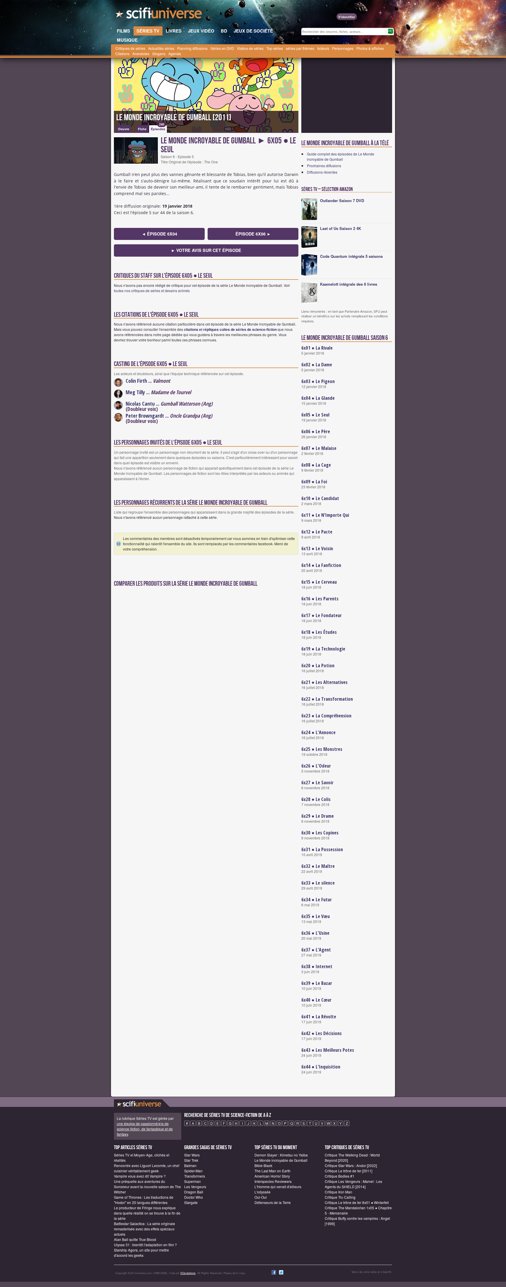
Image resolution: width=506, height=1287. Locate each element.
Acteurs (323, 48)
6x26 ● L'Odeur (316, 766)
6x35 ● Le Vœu (315, 916)
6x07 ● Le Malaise (318, 448)
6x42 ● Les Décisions (321, 1033)
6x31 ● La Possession (322, 849)
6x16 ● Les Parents (320, 598)
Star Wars (192, 1154)
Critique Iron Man (338, 1191)
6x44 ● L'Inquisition (320, 1067)
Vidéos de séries (250, 48)
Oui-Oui (260, 1197)
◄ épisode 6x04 (159, 234)
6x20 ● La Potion (317, 665)
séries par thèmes (300, 48)
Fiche (142, 129)
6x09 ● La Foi (314, 481)
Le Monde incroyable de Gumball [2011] (173, 117)
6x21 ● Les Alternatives (324, 682)
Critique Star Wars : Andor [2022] (351, 1165)
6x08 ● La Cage (316, 465)
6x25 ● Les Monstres (321, 749)
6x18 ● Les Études (319, 632)
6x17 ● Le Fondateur (321, 615)
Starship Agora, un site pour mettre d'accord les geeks (141, 1252)
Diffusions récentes (322, 172)
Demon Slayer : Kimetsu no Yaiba (281, 1154)
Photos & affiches (370, 48)
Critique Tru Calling (340, 1197)
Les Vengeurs (195, 1186)
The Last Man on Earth (272, 1170)
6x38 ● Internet (316, 966)
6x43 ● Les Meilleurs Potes (327, 1050)
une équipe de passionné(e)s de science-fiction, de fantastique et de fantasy (145, 1129)
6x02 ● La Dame (316, 364)
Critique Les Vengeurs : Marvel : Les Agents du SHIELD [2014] (353, 1184)
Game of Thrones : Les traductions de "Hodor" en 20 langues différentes (143, 1200)
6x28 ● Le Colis (316, 799)
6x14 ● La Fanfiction (321, 565)
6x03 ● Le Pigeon (318, 381)
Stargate (191, 1202)
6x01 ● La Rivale (317, 348)
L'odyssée (262, 1191)
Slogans (158, 53)
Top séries (274, 48)
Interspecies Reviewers (273, 1181)
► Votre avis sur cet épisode (206, 250)
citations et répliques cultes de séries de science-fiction (230, 329)
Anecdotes (140, 53)
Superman (192, 1181)
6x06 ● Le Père (315, 431)
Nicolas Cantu (140, 403)
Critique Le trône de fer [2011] (348, 1170)
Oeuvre (123, 129)
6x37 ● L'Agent (316, 949)
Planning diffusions (192, 48)
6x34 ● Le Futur (316, 899)
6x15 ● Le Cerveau (319, 582)
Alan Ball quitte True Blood (135, 1239)
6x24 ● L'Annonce (318, 732)
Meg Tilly (135, 392)
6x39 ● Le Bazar (316, 983)
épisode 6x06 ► (253, 234)
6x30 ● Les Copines (320, 832)
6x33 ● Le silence (318, 883)
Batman (190, 1165)
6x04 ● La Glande (318, 398)
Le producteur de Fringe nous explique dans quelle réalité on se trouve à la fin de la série (147, 1213)
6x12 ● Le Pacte (316, 532)
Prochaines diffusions (324, 165)
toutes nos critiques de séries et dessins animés (152, 290)
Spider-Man (193, 1170)
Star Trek (191, 1160)
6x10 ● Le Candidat (320, 498)
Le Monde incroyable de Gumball (280, 1160)
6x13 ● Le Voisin (317, 548)
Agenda (174, 53)
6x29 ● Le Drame (317, 816)
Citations (122, 53)
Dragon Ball (193, 1191)
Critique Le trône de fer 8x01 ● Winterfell (357, 1202)
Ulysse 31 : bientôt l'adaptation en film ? (145, 1244)
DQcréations (188, 1273)
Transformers (194, 1175)
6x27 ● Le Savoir (317, 782)
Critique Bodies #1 (339, 1175)
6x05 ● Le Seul (315, 414)
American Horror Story (272, 1175)
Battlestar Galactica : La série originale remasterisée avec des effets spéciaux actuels (144, 1229)
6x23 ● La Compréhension (326, 715)
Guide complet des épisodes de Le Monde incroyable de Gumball (340, 156)
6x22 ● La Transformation (327, 699)
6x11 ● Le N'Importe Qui (325, 515)
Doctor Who (193, 1197)
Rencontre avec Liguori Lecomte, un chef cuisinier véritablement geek (146, 1168)
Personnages (342, 48)
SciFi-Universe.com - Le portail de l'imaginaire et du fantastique (159, 14)
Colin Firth (136, 380)
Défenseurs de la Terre (272, 1202)
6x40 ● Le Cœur (316, 1000)
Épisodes (158, 128)
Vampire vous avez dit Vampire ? (140, 1175)
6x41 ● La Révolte (318, 1016)
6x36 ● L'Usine (315, 933)
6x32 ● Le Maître (318, 866)
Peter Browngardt (145, 415)
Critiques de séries (130, 48)
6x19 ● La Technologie (323, 649)
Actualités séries (161, 48)
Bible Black (263, 1165)
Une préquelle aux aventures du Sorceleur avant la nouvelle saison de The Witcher (147, 1186)
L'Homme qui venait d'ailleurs (277, 1186)
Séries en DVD (222, 48)
